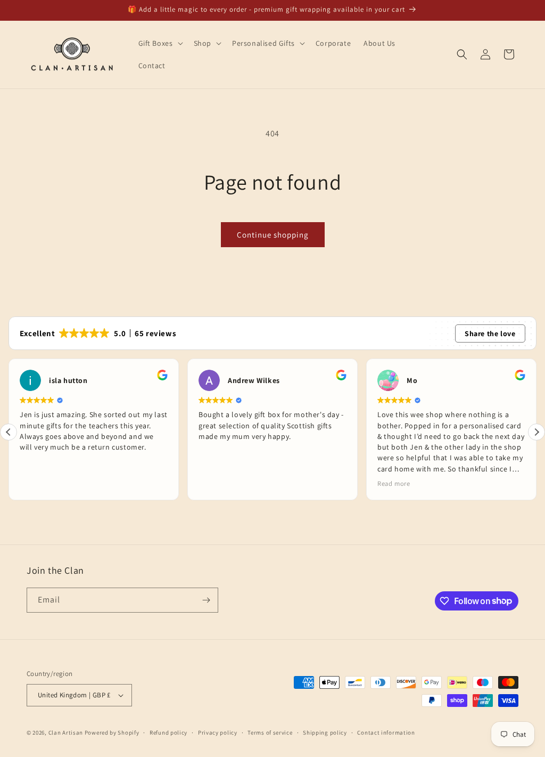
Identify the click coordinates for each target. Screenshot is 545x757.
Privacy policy (217, 732)
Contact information (386, 732)
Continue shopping (273, 235)
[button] (159, 43)
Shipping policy (325, 732)
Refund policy (168, 732)
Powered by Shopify (112, 732)
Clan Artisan (65, 732)
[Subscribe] (206, 600)
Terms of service (269, 732)
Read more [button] (393, 483)
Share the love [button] (490, 333)
